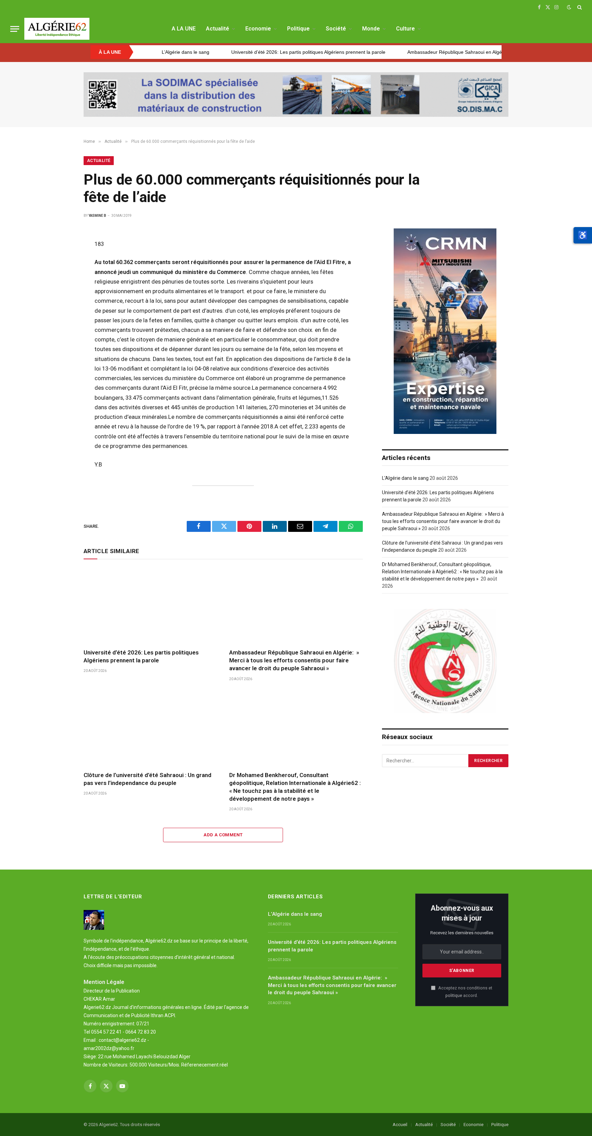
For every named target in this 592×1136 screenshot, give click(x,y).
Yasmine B (97, 215)
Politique (298, 28)
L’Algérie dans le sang (405, 478)
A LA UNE (184, 28)
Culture (405, 28)
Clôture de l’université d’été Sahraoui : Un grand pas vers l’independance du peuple (147, 779)
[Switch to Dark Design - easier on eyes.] (569, 7)
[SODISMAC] (296, 94)
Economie (258, 28)
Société (336, 28)
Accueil (400, 1124)
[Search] (579, 7)
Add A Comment (223, 834)
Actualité (217, 28)
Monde (371, 28)
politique (453, 995)
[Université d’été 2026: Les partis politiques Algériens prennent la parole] (150, 605)
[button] (583, 235)
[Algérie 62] (56, 28)
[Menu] (14, 29)
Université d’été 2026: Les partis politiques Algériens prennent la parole (258, 52)
